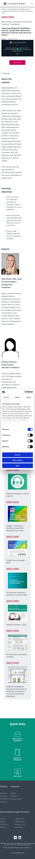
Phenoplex (4, 793)
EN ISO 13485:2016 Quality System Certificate (16, 847)
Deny (17, 465)
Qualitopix (3, 802)
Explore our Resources (17, 759)
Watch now (17, 62)
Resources (4, 9)
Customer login (16, 799)
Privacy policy (20, 824)
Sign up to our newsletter (17, 739)
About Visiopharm (7, 812)
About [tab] (29, 397)
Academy (13, 796)
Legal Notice (19, 819)
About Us (3, 827)
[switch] (30, 435)
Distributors (4, 824)
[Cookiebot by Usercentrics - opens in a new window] (25, 392)
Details (3, 39)
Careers (3, 821)
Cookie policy (20, 821)
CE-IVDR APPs (5, 799)
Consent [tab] (6, 397)
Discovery (3, 796)
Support (13, 793)
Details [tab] (17, 397)
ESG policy (19, 827)
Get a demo (18, 776)
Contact (3, 819)
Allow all (17, 455)
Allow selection (17, 460)
